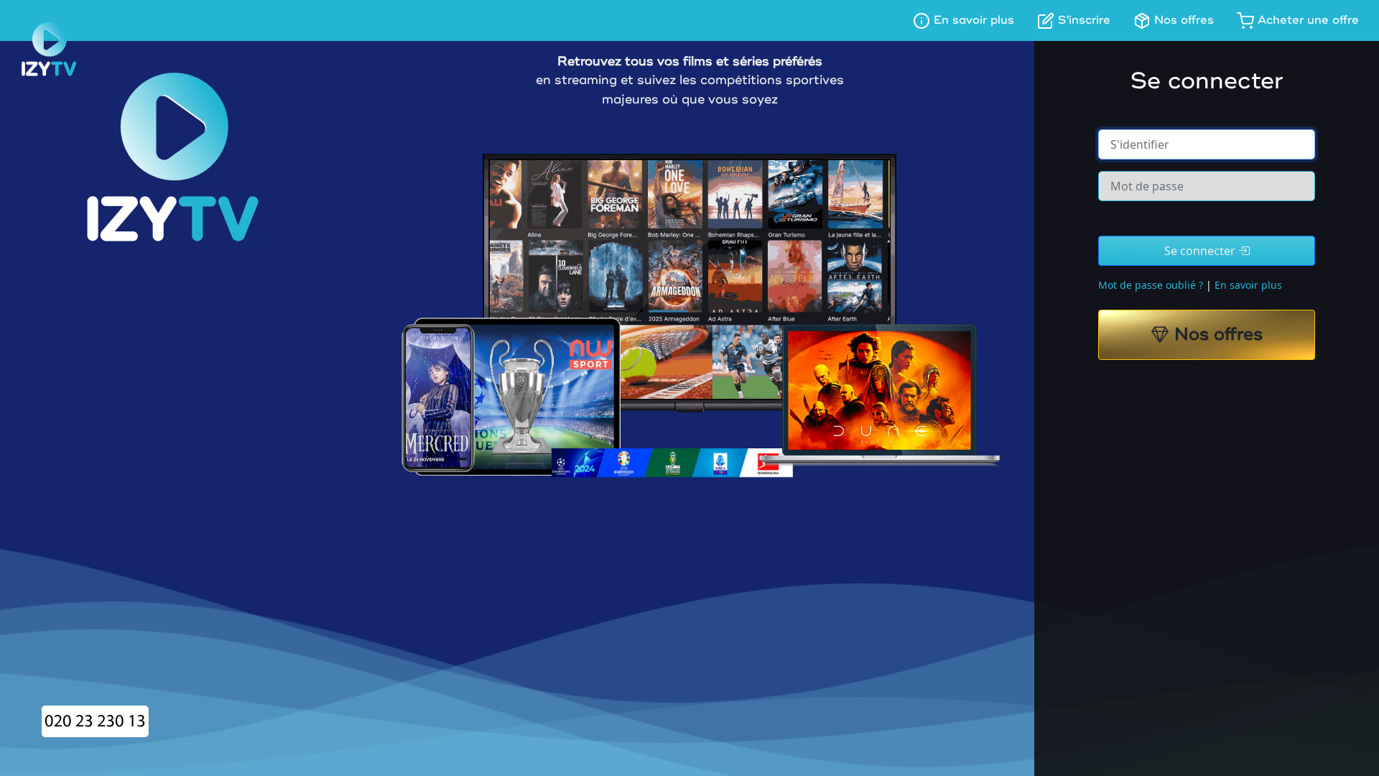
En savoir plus (972, 20)
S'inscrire (1082, 20)
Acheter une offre (1306, 20)
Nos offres (1182, 20)
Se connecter (1201, 251)
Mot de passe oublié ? (1150, 285)
